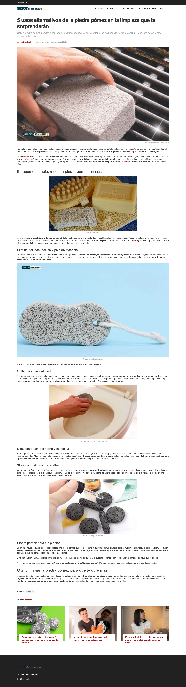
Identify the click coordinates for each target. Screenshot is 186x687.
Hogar (163, 8)
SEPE (28, 2)
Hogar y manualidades (58, 42)
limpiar (127, 161)
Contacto (20, 674)
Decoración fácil (147, 8)
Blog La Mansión (32, 674)
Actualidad (128, 8)
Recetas (98, 8)
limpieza (134, 151)
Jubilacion (20, 2)
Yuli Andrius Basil (24, 42)
